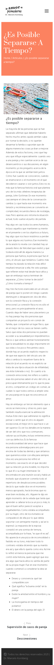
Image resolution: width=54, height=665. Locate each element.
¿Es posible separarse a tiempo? (24, 121)
